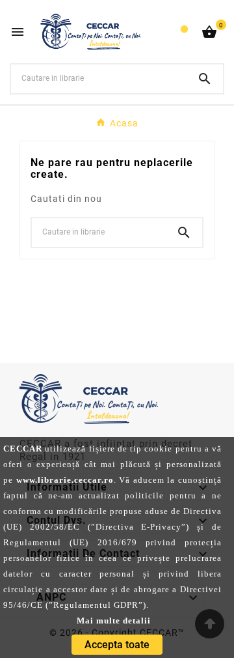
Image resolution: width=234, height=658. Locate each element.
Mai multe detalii (114, 620)
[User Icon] (184, 32)
